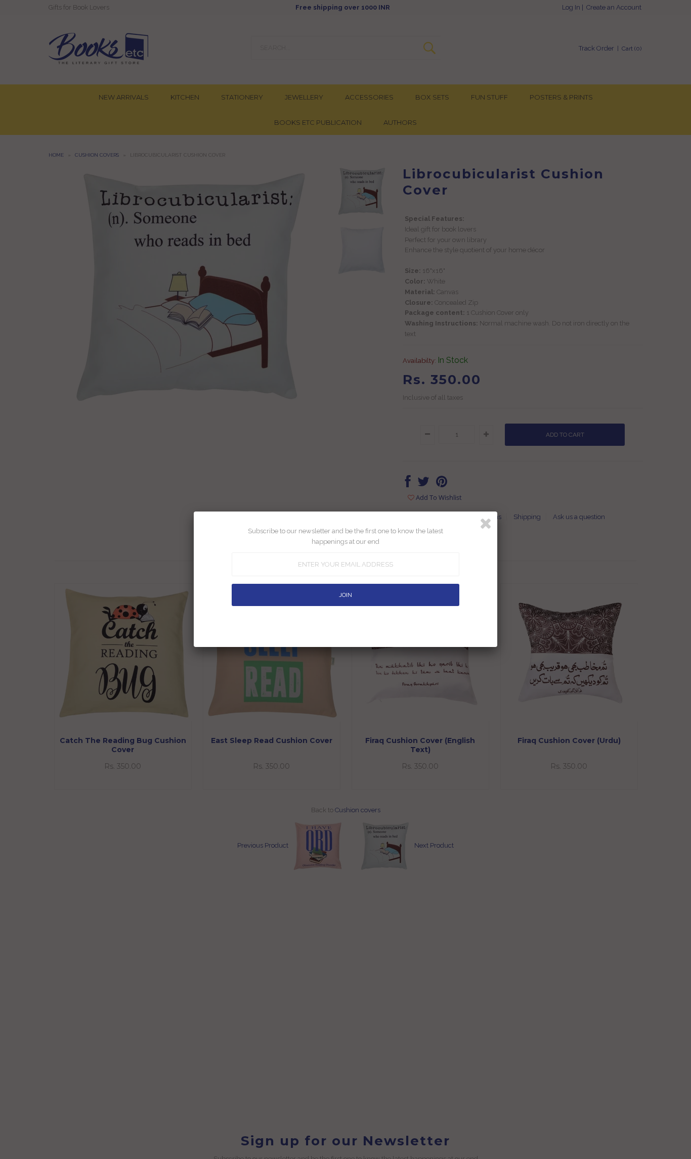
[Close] (485, 523)
